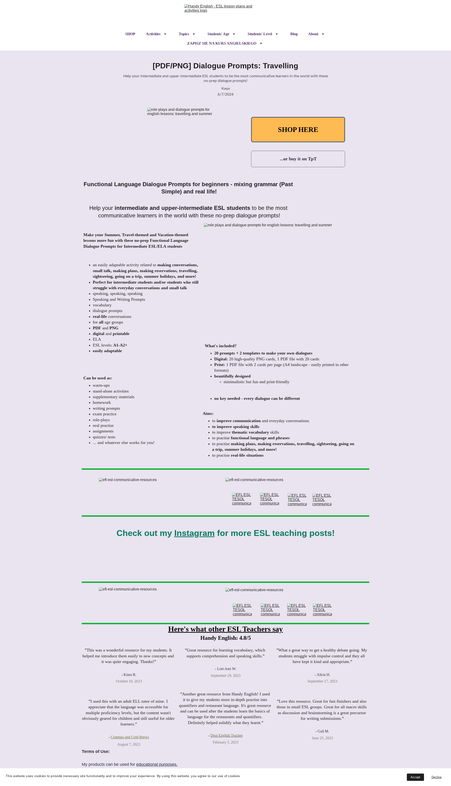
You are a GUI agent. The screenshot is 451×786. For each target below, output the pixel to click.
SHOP (130, 34)
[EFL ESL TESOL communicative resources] (241, 499)
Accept (415, 777)
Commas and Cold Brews (130, 737)
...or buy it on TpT (298, 158)
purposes (167, 764)
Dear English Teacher (226, 735)
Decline (437, 777)
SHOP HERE (298, 129)
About (313, 34)
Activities (153, 34)
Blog (294, 34)
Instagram (194, 533)
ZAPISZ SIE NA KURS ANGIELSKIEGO (221, 43)
